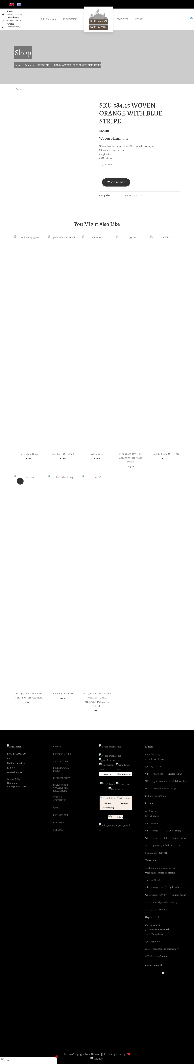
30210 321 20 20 (153, 766)
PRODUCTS (43, 65)
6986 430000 (157, 774)
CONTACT (58, 829)
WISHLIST (58, 807)
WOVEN (139, 195)
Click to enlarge (90, 105)
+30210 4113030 (152, 823)
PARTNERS (58, 822)
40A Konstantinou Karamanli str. (160, 868)
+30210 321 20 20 (14, 14)
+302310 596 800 (152, 941)
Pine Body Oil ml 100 (63, 454)
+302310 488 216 (14, 20)
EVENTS (57, 746)
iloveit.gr (121, 1054)
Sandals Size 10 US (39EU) (165, 454)
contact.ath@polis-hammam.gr (160, 788)
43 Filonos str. (151, 811)
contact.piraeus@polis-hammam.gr (162, 845)
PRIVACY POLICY (61, 778)
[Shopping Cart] (189, 19)
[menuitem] (11, 4)
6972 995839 (157, 887)
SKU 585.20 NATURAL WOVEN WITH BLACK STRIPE (131, 458)
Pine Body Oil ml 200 (63, 693)
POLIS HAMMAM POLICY (61, 770)
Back (18, 89)
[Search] (183, 19)
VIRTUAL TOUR (60, 761)
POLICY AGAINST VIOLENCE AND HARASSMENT (61, 787)
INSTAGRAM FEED (62, 754)
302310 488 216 (153, 880)
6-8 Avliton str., (152, 754)
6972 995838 (157, 830)
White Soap (97, 454)
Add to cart (118, 182)
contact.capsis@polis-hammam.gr (162, 949)
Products (29, 65)
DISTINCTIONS (60, 815)
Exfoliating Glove (29, 454)
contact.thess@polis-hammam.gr (161, 902)
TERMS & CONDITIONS (59, 799)
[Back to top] (186, 1056)
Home (17, 65)
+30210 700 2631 (14, 26)
